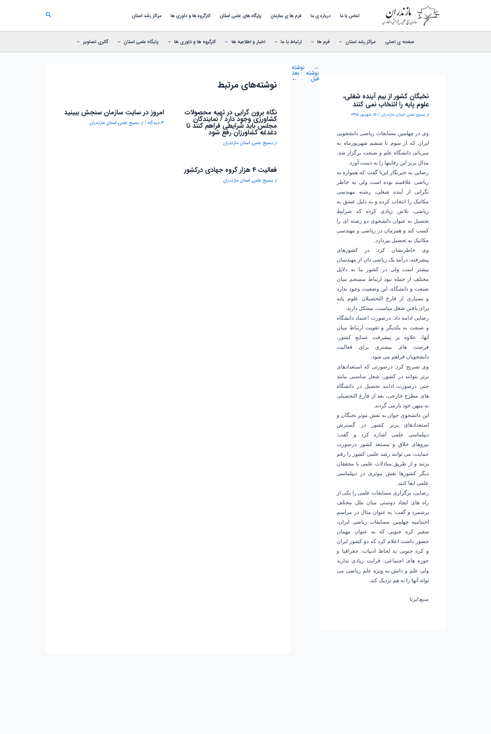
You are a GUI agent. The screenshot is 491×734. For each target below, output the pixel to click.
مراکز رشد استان (146, 15)
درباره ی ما (321, 15)
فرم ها (323, 41)
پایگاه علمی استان (141, 41)
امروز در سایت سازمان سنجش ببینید (114, 112)
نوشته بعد (298, 73)
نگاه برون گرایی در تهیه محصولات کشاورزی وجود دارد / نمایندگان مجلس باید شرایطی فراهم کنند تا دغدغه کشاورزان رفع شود (230, 122)
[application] (342, 42)
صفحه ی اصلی (399, 41)
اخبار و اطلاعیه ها (248, 41)
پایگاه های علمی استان (240, 15)
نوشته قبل (312, 73)
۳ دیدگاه (156, 122)
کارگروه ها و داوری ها (190, 15)
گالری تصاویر (95, 41)
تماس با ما (349, 15)
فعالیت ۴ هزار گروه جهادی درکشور (230, 170)
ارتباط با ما (291, 41)
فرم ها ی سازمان (286, 15)
